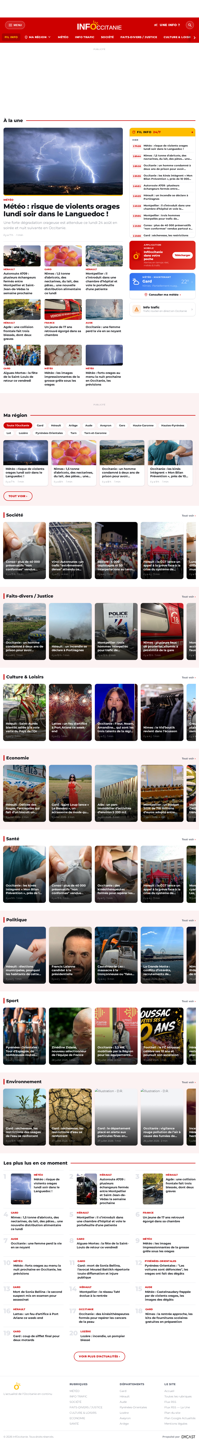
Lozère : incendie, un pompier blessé (102, 1338)
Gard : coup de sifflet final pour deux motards (36, 1338)
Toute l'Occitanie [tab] (18, 425)
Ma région (37, 37)
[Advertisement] (99, 79)
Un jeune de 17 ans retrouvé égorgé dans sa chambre (63, 331)
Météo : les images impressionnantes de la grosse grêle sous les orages (62, 378)
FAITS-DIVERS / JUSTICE (138, 37)
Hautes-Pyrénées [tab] (172, 425)
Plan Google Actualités (180, 1418)
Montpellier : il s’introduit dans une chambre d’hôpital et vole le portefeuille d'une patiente (101, 281)
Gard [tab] (40, 425)
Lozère (124, 1412)
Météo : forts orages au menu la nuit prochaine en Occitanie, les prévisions (103, 378)
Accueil (169, 1391)
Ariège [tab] (73, 425)
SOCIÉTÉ (107, 37)
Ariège (124, 1423)
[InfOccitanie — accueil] (99, 25)
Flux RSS (170, 1402)
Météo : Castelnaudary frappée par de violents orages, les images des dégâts (168, 1296)
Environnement (24, 1081)
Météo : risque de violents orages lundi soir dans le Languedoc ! (61, 210)
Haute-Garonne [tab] (143, 425)
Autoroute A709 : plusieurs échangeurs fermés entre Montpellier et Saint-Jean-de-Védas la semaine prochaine (19, 283)
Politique (16, 919)
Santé (12, 838)
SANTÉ (74, 1423)
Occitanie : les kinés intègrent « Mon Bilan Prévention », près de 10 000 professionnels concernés (168, 472)
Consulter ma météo (165, 294)
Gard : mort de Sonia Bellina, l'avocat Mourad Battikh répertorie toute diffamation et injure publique (103, 1271)
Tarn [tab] (74, 433)
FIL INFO (11, 37)
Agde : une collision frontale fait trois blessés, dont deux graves (18, 332)
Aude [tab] (88, 425)
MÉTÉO (63, 37)
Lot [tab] (9, 433)
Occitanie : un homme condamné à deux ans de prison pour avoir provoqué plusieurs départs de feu (120, 472)
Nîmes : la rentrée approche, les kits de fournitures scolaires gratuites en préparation (169, 1318)
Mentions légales (175, 1423)
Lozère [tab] (23, 433)
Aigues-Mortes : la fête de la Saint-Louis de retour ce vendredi (20, 376)
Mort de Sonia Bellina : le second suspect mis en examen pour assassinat (37, 1296)
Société (14, 515)
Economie (17, 758)
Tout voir (18, 496)
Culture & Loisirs (25, 677)
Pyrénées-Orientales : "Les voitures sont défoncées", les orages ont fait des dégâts (166, 1269)
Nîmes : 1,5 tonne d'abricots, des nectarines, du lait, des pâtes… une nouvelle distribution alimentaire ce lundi (63, 283)
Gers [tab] (122, 425)
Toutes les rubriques (178, 1396)
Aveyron (125, 1418)
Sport (12, 1000)
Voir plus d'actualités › (99, 1356)
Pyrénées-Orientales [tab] (49, 433)
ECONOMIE (77, 1418)
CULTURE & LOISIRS (178, 37)
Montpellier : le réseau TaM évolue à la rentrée (99, 1294)
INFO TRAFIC (84, 37)
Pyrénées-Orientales (133, 1407)
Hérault (125, 1396)
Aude (123, 1402)
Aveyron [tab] (105, 425)
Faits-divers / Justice (29, 596)
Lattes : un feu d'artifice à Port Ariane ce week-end (35, 1316)
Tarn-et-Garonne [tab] (95, 433)
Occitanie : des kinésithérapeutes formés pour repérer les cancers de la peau (104, 1318)
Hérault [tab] (56, 425)
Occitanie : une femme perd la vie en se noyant (103, 329)
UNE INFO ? (167, 25)
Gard (123, 1391)
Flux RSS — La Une (177, 1407)
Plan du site (172, 1412)
